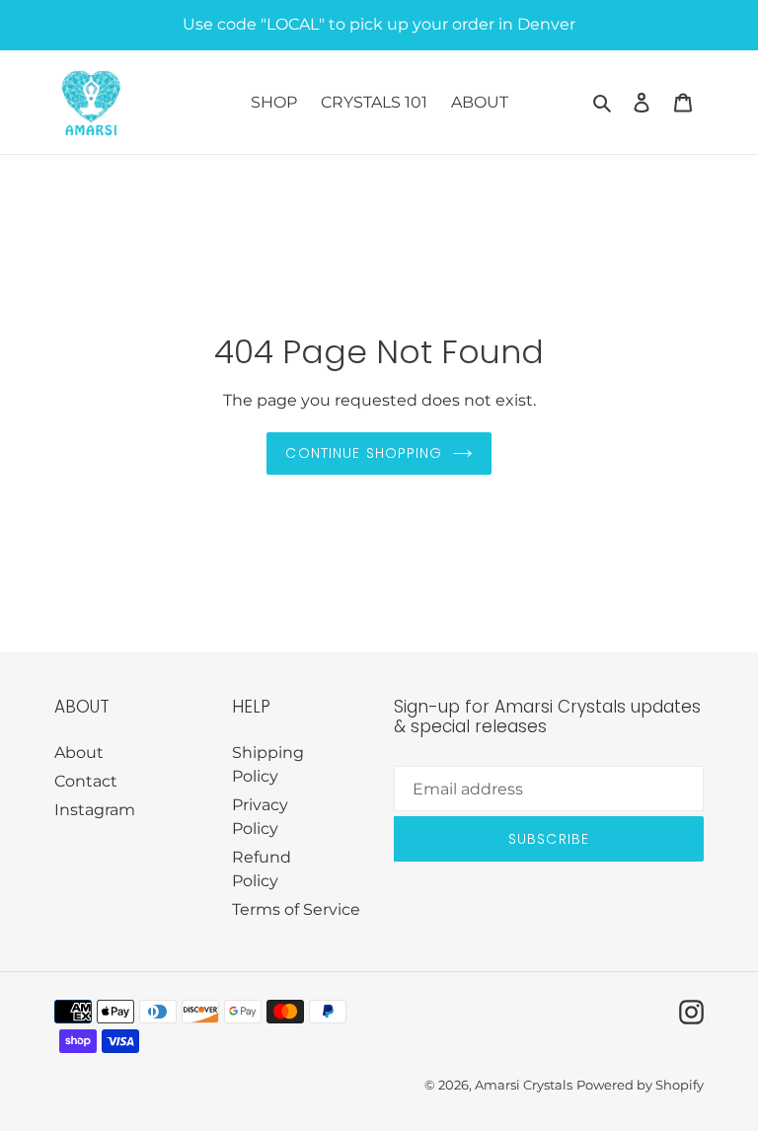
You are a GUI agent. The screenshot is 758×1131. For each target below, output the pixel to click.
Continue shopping (363, 453)
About (79, 752)
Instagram (94, 809)
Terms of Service (296, 909)
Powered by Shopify (640, 1085)
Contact (85, 781)
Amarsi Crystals (523, 1085)
